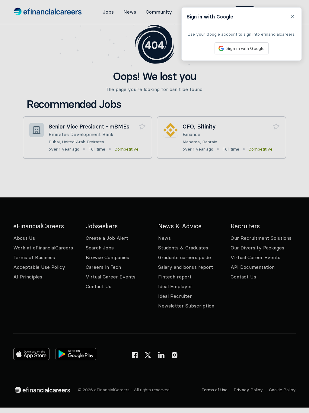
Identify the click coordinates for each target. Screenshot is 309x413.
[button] (154, 206)
